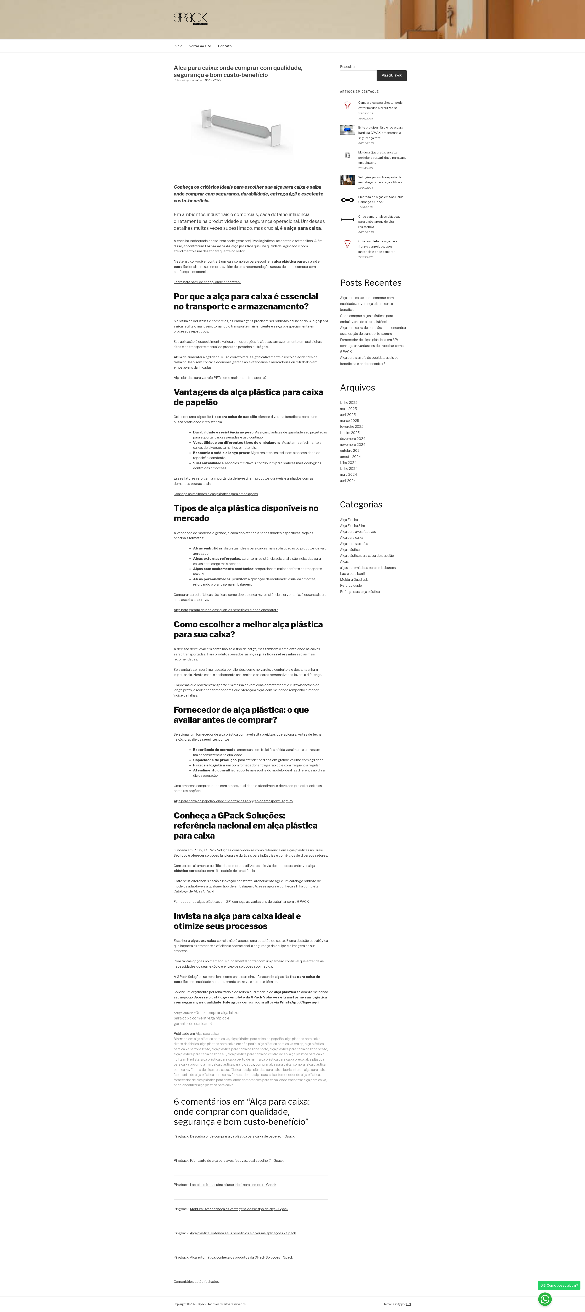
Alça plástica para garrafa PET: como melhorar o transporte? (220, 378)
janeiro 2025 (350, 433)
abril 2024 (348, 481)
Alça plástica (350, 550)
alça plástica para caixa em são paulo (228, 1044)
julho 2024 (348, 463)
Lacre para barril (352, 574)
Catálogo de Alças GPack (193, 891)
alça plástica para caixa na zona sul (200, 1054)
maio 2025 (348, 409)
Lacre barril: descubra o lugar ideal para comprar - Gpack (233, 1185)
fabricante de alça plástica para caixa (202, 1075)
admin (196, 80)
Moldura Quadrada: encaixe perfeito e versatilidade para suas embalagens (382, 157)
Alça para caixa (207, 1034)
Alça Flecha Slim (352, 526)
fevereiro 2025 (352, 427)
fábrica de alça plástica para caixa (256, 1070)
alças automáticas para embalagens (368, 568)
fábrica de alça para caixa (210, 1070)
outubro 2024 (351, 451)
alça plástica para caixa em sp (280, 1044)
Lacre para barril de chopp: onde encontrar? (207, 282)
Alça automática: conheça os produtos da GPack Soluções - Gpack (241, 1257)
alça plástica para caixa (211, 1039)
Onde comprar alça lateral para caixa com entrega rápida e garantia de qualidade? (207, 1018)
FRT (408, 1304)
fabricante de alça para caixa (305, 1070)
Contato (225, 46)
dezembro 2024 (352, 439)
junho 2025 (349, 403)
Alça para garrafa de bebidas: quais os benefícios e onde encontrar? (226, 610)
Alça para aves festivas (358, 532)
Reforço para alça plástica (360, 592)
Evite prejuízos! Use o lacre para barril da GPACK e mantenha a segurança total (380, 133)
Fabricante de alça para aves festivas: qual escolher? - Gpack (237, 1161)
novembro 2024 (352, 445)
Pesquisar (348, 67)
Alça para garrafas (354, 544)
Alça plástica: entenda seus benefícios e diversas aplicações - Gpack (243, 1233)
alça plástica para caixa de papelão (257, 1039)
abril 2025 (348, 415)
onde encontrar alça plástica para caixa (203, 1085)
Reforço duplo (351, 585)
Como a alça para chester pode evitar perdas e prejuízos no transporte (380, 108)
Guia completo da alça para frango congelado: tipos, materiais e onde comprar (377, 246)
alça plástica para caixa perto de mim (229, 1059)
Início (178, 46)
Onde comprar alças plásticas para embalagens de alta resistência (379, 222)
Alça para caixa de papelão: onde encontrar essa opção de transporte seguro (233, 801)
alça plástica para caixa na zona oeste (298, 1049)
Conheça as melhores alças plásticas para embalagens (216, 494)
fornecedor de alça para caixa (254, 1075)
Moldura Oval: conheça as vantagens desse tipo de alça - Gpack (239, 1209)
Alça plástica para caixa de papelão (367, 556)
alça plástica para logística (234, 1064)
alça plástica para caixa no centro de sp (258, 1054)
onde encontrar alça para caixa (302, 1080)
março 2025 (349, 421)
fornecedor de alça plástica (299, 1075)
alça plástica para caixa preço (281, 1059)
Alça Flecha (349, 520)
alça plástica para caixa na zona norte (240, 1049)
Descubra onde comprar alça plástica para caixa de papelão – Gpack (242, 1136)
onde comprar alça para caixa (255, 1080)
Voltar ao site (200, 46)
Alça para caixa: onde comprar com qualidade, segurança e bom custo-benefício (367, 304)
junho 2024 (349, 469)
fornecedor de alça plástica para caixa (203, 1080)
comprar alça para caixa (273, 1064)
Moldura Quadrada (354, 580)
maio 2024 (348, 475)
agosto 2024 (350, 457)
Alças (344, 562)
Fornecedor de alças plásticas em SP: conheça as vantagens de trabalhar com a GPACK (241, 902)
